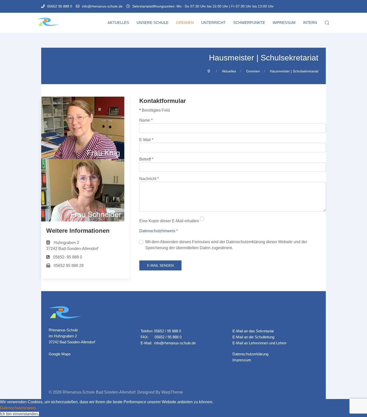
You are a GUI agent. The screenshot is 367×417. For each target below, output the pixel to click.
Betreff (146, 159)
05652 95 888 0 (59, 6)
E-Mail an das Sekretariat (253, 331)
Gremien (185, 22)
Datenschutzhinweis (157, 231)
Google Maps (60, 354)
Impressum (284, 22)
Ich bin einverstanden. (19, 414)
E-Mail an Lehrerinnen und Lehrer (259, 343)
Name (146, 120)
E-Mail (146, 140)
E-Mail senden (160, 265)
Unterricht (213, 22)
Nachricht (149, 179)
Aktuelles (118, 22)
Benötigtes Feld (154, 110)
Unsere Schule (153, 22)
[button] (327, 22)
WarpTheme (172, 392)
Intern (310, 22)
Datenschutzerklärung (250, 354)
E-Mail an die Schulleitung (253, 337)
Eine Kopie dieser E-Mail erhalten (169, 221)
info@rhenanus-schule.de (102, 6)
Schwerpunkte (249, 22)
